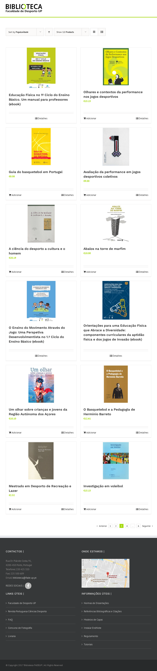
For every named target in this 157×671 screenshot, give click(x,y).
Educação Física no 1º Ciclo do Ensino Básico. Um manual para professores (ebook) (39, 99)
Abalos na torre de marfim (104, 249)
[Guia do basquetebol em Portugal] (41, 147)
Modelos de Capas (93, 619)
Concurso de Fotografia (20, 628)
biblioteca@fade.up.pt (24, 577)
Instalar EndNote (92, 628)
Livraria (12, 636)
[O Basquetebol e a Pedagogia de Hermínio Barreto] (116, 384)
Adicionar (91, 118)
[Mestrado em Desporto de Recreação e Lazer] (41, 461)
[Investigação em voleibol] (116, 461)
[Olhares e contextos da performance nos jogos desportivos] (116, 67)
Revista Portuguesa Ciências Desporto (27, 611)
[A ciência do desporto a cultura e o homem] (41, 223)
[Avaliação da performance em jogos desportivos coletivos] (116, 147)
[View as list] (101, 32)
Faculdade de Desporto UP (22, 603)
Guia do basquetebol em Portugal (35, 172)
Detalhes (42, 118)
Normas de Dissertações (96, 603)
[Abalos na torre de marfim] (116, 223)
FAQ (10, 619)
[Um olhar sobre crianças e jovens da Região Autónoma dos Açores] (41, 384)
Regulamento (91, 636)
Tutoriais (88, 644)
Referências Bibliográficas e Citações (103, 611)
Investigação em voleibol (103, 486)
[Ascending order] (49, 32)
